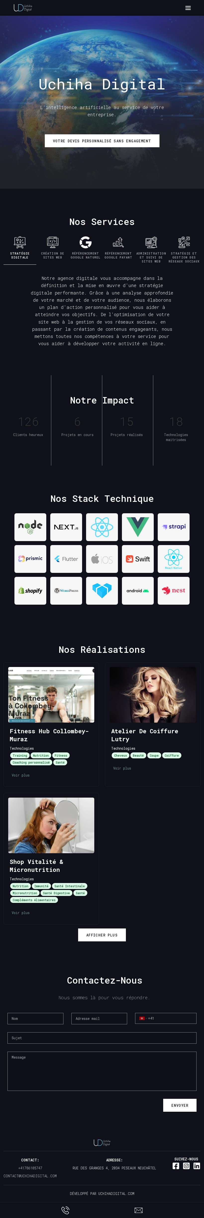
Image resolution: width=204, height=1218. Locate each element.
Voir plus (21, 775)
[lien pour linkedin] (197, 1166)
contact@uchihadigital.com (30, 1176)
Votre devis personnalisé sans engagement (102, 141)
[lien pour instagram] (186, 1166)
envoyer (179, 1105)
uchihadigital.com (115, 1193)
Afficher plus (102, 935)
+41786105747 (30, 1168)
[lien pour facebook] (176, 1166)
